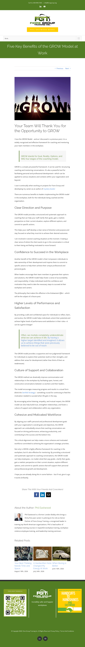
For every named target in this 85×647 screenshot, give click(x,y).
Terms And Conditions (67, 631)
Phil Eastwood (43, 507)
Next (67, 68)
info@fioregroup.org (50, 3)
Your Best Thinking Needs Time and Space (23, 566)
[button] (16, 559)
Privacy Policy (55, 631)
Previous (60, 68)
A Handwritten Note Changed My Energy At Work (42, 566)
